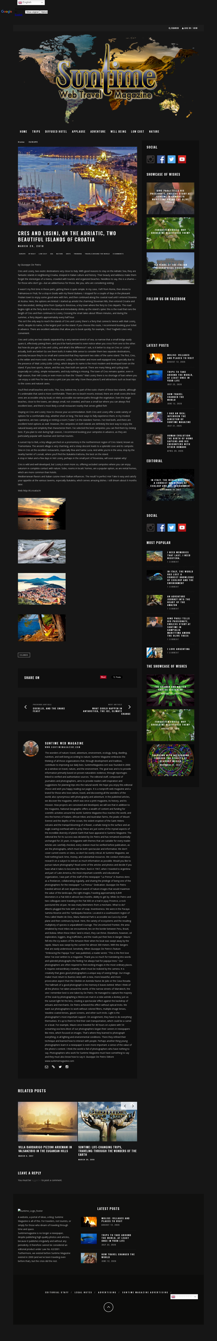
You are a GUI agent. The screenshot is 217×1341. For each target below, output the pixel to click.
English (183, 1296)
